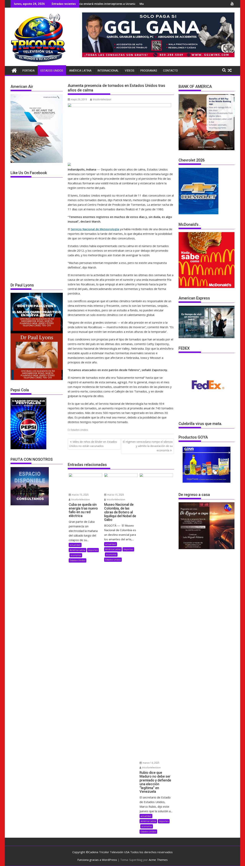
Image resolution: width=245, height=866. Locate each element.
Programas (148, 70)
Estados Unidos (52, 70)
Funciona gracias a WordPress (97, 860)
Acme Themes (158, 860)
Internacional (108, 70)
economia (76, 555)
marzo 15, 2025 (80, 494)
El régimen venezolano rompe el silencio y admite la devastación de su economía (148, 446)
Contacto (170, 70)
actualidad (75, 544)
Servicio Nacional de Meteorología (95, 229)
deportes (93, 550)
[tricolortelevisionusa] (14, 70)
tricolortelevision (102, 99)
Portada (28, 70)
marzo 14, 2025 (150, 762)
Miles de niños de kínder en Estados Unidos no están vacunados (93, 444)
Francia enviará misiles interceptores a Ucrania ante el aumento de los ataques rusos (100, 4)
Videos (129, 70)
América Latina (80, 70)
